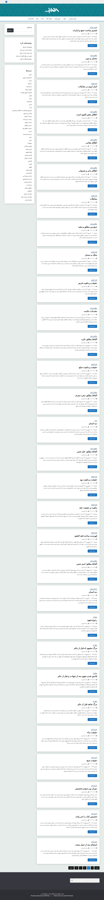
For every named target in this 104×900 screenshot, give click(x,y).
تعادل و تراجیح (28, 113)
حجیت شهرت (28, 122)
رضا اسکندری (84, 33)
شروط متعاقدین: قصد (26, 59)
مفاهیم (30, 191)
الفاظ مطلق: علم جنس (87, 451)
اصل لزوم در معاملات (87, 86)
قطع (30, 167)
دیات (96, 420)
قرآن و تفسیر (72, 19)
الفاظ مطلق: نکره (89, 339)
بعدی (71, 868)
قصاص (30, 161)
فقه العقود (94, 83)
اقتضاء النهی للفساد (26, 92)
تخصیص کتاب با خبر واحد (86, 816)
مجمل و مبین (91, 58)
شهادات (95, 617)
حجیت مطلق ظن (27, 128)
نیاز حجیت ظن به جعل (26, 53)
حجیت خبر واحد (27, 119)
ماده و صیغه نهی (27, 179)
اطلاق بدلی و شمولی (88, 170)
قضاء (30, 164)
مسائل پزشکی (93, 589)
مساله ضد (29, 185)
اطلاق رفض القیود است (86, 114)
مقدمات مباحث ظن (26, 197)
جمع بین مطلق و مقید (87, 226)
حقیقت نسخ (92, 760)
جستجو (29, 27)
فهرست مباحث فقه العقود (85, 535)
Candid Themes (68, 896)
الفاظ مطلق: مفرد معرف (86, 395)
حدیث (42, 18)
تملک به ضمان (91, 255)
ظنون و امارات (93, 27)
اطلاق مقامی (91, 142)
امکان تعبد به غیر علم (26, 50)
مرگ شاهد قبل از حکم (87, 704)
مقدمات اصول (28, 194)
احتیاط (30, 83)
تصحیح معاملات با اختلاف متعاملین (22, 110)
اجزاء (30, 80)
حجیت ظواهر (28, 125)
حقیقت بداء (92, 732)
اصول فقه (57, 19)
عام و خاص (94, 729)
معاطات (93, 198)
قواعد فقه (49, 18)
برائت (30, 98)
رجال (37, 18)
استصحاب (29, 86)
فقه (65, 19)
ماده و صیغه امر (27, 176)
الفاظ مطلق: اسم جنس (87, 563)
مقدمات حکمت (90, 311)
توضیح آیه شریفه (27, 47)
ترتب (30, 107)
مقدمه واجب (28, 200)
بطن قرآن (29, 101)
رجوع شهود (92, 620)
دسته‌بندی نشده (27, 134)
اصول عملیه (28, 89)
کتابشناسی (31, 18)
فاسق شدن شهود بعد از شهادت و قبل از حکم (77, 676)
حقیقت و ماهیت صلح (88, 367)
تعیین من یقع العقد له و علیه (24, 56)
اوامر (30, 95)
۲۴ (76, 868)
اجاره (30, 74)
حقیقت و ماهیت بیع (88, 479)
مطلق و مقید (93, 55)
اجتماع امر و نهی (27, 77)
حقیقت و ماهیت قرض (87, 283)
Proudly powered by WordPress (40, 896)
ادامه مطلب (92, 45)
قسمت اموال (28, 158)
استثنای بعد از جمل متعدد (86, 844)
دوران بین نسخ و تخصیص (86, 788)
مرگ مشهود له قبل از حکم (85, 648)
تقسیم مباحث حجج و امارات (85, 30)
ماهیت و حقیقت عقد (88, 507)
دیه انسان (93, 423)
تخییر (30, 104)
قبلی (97, 868)
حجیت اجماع (28, 116)
